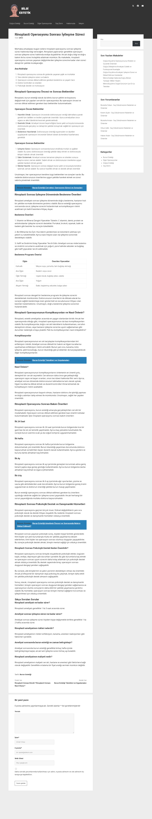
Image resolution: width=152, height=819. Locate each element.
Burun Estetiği (29, 23)
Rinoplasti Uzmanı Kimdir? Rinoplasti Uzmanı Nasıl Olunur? (32, 684)
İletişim (81, 23)
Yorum (17, 711)
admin (21, 38)
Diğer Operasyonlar (45, 23)
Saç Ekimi (59, 23)
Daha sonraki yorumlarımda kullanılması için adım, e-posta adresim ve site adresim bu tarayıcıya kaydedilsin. (49, 773)
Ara (102, 39)
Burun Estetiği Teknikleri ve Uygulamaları (70, 683)
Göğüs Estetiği (14, 23)
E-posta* (18, 748)
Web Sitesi (19, 758)
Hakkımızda (70, 23)
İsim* (17, 737)
